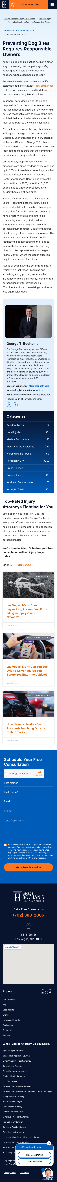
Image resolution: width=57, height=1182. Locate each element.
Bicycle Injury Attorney (12, 1066)
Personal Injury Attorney (13, 1051)
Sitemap (6, 1035)
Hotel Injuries (14, 432)
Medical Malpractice (18, 439)
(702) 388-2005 (30, 4)
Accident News (15, 425)
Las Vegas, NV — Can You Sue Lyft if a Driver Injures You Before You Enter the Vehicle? (27, 670)
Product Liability (16, 475)
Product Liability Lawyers (14, 1076)
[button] (52, 4)
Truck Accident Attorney (13, 1132)
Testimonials (8, 1025)
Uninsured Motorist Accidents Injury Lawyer (22, 1137)
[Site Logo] (4, 5)
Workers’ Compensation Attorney (17, 1086)
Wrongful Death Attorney (13, 1096)
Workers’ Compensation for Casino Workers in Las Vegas (27, 1091)
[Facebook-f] (15, 404)
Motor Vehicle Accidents (20, 446)
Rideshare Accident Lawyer (15, 1127)
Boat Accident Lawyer (12, 1101)
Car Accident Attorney (12, 1106)
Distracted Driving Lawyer (14, 1112)
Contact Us (7, 1030)
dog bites (17, 207)
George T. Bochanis (22, 344)
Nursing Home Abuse (19, 453)
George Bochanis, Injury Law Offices (19, 19)
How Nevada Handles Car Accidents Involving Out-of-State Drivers (26, 728)
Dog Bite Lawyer (10, 1081)
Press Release (27, 30)
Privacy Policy (10, 1172)
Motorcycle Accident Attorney (16, 1117)
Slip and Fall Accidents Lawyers (16, 1056)
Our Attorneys (9, 999)
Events (5, 1015)
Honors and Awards (11, 1020)
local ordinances (44, 85)
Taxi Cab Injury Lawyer (13, 1122)
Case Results (8, 1010)
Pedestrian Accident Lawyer (15, 1071)
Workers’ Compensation (20, 482)
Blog (4, 1005)
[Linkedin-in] (9, 404)
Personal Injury (45, 19)
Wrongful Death (16, 489)
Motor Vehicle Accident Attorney (17, 1061)
